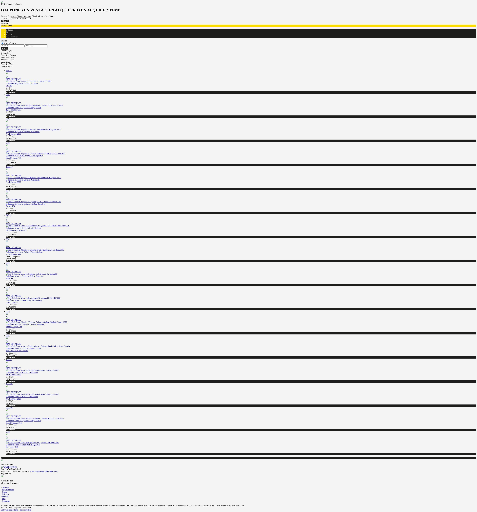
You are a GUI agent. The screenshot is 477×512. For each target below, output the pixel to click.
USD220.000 (11, 114)
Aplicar (4, 48)
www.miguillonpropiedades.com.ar (44, 471)
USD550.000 (11, 451)
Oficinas (5, 494)
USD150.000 (11, 307)
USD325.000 (11, 379)
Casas (4, 492)
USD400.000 (11, 283)
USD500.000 (11, 355)
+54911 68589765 (10, 467)
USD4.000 (11, 90)
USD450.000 (11, 234)
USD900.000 (11, 427)
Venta (19, 16)
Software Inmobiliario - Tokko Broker (16, 510)
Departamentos (8, 490)
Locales (5, 496)
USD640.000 (11, 403)
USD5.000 (11, 186)
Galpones (11, 16)
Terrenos (5, 487)
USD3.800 (11, 331)
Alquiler (26, 16)
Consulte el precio (13, 259)
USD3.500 (11, 162)
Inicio (3, 16)
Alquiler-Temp (37, 16)
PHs (3, 499)
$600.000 (11, 210)
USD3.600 (11, 138)
